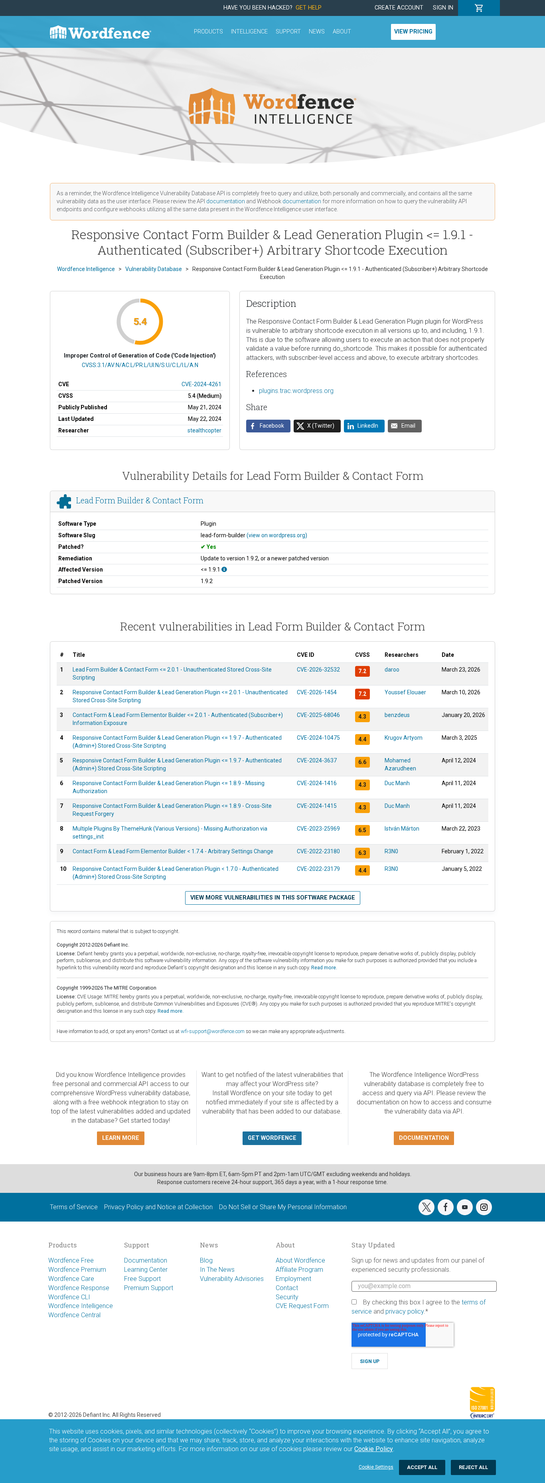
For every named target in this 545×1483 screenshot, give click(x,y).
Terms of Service (74, 1207)
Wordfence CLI (69, 1297)
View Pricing (413, 31)
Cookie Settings (376, 1467)
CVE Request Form (302, 1306)
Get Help (309, 7)
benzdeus (397, 715)
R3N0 (391, 851)
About (342, 31)
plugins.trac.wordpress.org (296, 391)
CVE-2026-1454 (317, 692)
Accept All (422, 1467)
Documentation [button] (424, 1138)
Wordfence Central (74, 1315)
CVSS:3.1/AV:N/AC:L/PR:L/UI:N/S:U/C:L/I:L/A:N (140, 365)
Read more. (324, 967)
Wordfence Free (71, 1260)
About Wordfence (300, 1260)
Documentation (145, 1260)
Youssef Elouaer (405, 692)
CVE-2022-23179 (318, 869)
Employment (293, 1279)
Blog (206, 1260)
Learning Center (146, 1269)
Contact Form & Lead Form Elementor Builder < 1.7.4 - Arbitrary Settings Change (173, 851)
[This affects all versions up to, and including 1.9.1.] (224, 569)
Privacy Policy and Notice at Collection (158, 1207)
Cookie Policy (373, 1449)
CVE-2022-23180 (318, 851)
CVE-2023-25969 (318, 828)
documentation (225, 201)
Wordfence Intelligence (80, 1306)
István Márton (402, 828)
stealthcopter (204, 430)
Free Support (142, 1279)
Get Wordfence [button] (272, 1138)
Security (287, 1297)
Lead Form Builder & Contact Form (139, 500)
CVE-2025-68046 (318, 715)
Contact (287, 1288)
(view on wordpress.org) (277, 535)
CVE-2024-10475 (318, 738)
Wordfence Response (78, 1288)
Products (208, 31)
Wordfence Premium (77, 1269)
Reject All (473, 1467)
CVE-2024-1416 (317, 783)
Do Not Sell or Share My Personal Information (283, 1207)
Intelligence (249, 31)
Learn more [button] (120, 1138)
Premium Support (148, 1288)
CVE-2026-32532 (318, 669)
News (317, 31)
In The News (217, 1269)
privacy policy (404, 1311)
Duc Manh (397, 783)
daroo (392, 669)
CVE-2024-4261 (201, 384)
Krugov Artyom (404, 738)
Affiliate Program (299, 1269)
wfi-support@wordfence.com (213, 1031)
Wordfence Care (71, 1279)
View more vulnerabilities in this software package (272, 897)
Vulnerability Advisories (232, 1279)
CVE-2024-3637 (317, 760)
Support (288, 31)
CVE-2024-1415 (317, 806)
